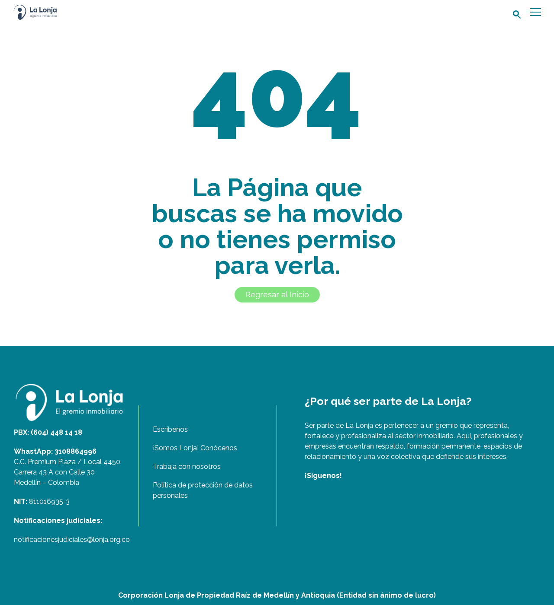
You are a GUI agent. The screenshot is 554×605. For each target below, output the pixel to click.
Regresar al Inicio (277, 294)
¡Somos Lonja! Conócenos (195, 448)
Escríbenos (170, 429)
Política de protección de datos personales (203, 490)
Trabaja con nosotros (187, 466)
